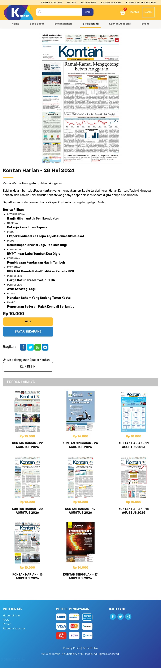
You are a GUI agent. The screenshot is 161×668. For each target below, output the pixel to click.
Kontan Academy (120, 23)
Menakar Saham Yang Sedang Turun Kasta (39, 298)
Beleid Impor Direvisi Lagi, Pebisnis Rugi (37, 245)
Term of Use (90, 648)
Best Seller (37, 23)
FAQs (6, 619)
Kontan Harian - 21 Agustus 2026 (133, 445)
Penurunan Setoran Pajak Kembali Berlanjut (40, 306)
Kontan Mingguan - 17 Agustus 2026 (80, 576)
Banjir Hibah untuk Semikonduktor (33, 218)
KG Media (87, 653)
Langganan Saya (111, 2)
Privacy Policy (72, 648)
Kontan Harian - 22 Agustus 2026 (27, 445)
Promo (71, 2)
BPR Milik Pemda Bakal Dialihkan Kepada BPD (40, 271)
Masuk (148, 12)
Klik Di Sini (28, 366)
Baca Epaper (88, 2)
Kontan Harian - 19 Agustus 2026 (80, 511)
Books (145, 23)
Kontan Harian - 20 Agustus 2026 (27, 511)
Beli (28, 321)
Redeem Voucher (51, 2)
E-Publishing (90, 23)
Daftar (134, 12)
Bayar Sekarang (28, 331)
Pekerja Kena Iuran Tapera (27, 227)
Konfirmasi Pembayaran (141, 2)
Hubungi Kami (11, 615)
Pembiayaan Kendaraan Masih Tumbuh (36, 262)
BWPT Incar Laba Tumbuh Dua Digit (33, 254)
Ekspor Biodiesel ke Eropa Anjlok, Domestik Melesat (45, 236)
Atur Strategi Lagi (21, 289)
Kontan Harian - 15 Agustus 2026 (27, 576)
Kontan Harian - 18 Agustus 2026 (133, 511)
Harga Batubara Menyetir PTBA (31, 280)
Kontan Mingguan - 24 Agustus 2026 (80, 445)
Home (15, 23)
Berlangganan (63, 23)
